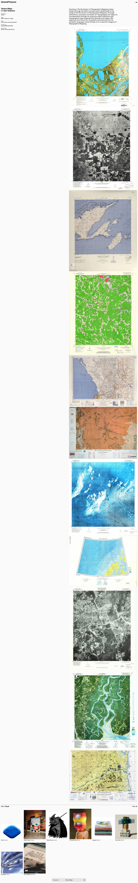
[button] (136, 2)
